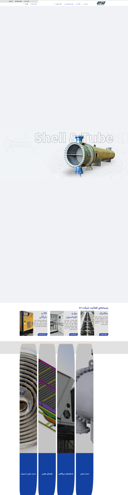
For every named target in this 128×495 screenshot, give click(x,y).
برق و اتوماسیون (71, 315)
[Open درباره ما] (83, 4)
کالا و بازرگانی (43, 315)
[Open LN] (24, 4)
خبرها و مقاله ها (18, 1)
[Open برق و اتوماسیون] (64, 4)
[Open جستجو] (30, 4)
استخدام (11, 1)
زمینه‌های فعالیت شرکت (95, 308)
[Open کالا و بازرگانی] (54, 4)
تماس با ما (26, 1)
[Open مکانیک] (76, 4)
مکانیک (103, 313)
